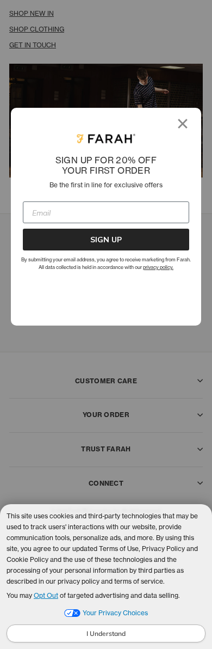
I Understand (106, 633)
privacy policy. (158, 267)
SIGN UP (106, 239)
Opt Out (46, 595)
